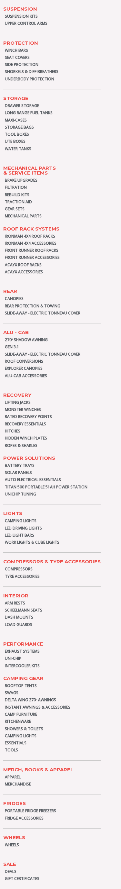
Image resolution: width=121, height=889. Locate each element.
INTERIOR (15, 596)
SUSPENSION (20, 9)
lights (12, 513)
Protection (20, 43)
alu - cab (16, 332)
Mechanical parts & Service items (29, 170)
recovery (17, 395)
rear (10, 291)
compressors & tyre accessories (52, 561)
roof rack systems (31, 229)
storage (15, 98)
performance (23, 644)
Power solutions (29, 458)
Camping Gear (23, 678)
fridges (14, 803)
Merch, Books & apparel (38, 770)
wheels (14, 837)
